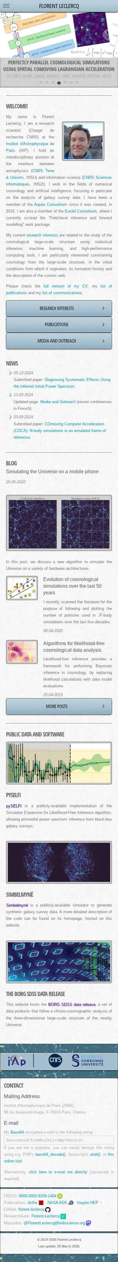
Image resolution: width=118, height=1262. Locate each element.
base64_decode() (50, 1154)
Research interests (57, 308)
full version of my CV (66, 286)
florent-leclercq (31, 1209)
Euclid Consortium (81, 211)
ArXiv (33, 1202)
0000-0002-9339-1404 (37, 1196)
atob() (95, 1154)
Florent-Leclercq (45, 1216)
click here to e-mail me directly (58, 1172)
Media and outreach (57, 341)
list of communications (62, 293)
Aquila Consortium (50, 204)
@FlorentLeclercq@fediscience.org (54, 1223)
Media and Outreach (58, 402)
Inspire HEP (87, 1202)
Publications (56, 324)
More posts (56, 706)
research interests (42, 235)
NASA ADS (57, 1202)
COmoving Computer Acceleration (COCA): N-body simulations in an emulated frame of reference (60, 431)
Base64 (17, 1132)
